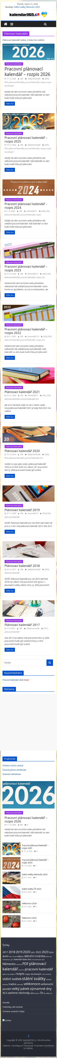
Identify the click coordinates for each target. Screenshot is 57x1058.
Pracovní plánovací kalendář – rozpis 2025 (26, 139)
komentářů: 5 (32, 395)
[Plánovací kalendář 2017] (28, 602)
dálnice (20, 956)
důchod (49, 957)
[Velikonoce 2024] (11, 902)
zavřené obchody (19, 993)
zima (32, 993)
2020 (47, 454)
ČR (41, 993)
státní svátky (34, 978)
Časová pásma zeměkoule (14, 770)
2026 (47, 79)
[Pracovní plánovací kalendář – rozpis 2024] (28, 181)
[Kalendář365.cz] (5, 24)
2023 (44, 274)
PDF (6, 82)
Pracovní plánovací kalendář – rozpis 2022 (26, 331)
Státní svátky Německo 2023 (27, 7)
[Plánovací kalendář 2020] (28, 428)
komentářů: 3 (32, 513)
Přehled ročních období (12, 765)
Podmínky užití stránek (12, 1007)
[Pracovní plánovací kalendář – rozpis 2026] (28, 45)
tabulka (5, 984)
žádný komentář (33, 79)
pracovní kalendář (32, 82)
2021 (44, 395)
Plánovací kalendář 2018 (22, 566)
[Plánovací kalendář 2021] (28, 369)
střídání (48, 979)
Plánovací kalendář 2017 (22, 625)
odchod (19, 964)
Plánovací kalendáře (14, 64)
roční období (46, 974)
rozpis (42, 82)
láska (25, 959)
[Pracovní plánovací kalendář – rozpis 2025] (28, 114)
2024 (43, 211)
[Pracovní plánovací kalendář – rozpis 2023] (28, 243)
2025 (47, 145)
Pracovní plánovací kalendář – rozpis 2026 (27, 71)
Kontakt (6, 1002)
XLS (43, 277)
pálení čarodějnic (8, 974)
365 (22, 79)
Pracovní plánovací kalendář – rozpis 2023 (26, 268)
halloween (6, 960)
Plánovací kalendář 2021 (22, 392)
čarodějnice (47, 993)
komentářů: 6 (32, 274)
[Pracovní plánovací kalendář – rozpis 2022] (28, 306)
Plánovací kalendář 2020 (22, 451)
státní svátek (12, 979)
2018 (47, 569)
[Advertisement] (28, 722)
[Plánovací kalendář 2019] (28, 487)
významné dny (41, 988)
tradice (12, 984)
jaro (12, 960)
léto (29, 959)
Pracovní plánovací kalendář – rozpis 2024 (26, 205)
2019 (44, 513)
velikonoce (32, 983)
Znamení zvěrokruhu (11, 774)
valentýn (20, 984)
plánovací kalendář (16, 82)
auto (5, 956)
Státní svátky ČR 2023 (31, 889)
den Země (13, 957)
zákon (37, 993)
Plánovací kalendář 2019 (22, 510)
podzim (21, 970)
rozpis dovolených (33, 974)
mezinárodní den (38, 960)
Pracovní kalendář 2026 (13, 680)
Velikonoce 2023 (29, 918)
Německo (9, 964)
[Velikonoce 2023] (11, 916)
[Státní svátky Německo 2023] (11, 873)
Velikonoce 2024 (29, 903)
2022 (45, 336)
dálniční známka (34, 956)
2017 (46, 628)
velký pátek (20, 988)
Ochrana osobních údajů (13, 1011)
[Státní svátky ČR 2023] (11, 887)
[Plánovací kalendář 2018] (28, 542)
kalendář (18, 959)
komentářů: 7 (31, 211)
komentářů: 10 (33, 336)
